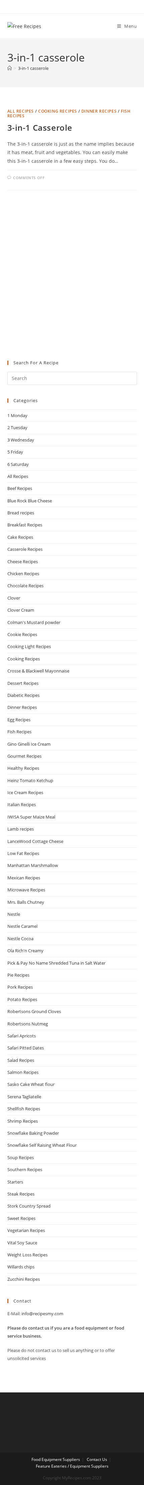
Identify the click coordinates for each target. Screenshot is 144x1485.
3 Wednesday (20, 440)
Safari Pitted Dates (25, 1048)
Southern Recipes (24, 1169)
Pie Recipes (18, 975)
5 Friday (15, 452)
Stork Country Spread (29, 1206)
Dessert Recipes (23, 683)
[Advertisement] (72, 275)
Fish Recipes (19, 732)
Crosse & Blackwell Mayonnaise (38, 671)
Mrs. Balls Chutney (25, 902)
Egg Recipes (18, 720)
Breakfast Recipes (24, 525)
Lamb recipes (20, 829)
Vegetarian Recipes (26, 1230)
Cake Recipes (20, 537)
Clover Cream (20, 610)
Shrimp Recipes (22, 1121)
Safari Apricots (21, 1036)
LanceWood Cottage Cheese (35, 841)
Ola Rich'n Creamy (25, 951)
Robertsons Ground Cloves (34, 1011)
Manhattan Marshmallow (32, 865)
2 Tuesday (17, 427)
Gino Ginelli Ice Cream (29, 744)
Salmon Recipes (23, 1072)
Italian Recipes (21, 804)
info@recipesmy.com (42, 1314)
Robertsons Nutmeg (27, 1024)
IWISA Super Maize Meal (31, 817)
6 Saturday (18, 464)
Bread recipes (20, 513)
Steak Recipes (20, 1194)
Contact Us (97, 1459)
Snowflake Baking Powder (33, 1133)
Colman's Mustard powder (33, 622)
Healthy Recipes (23, 768)
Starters (15, 1182)
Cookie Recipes (22, 634)
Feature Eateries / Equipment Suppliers (72, 1466)
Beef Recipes (19, 488)
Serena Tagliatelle (24, 1097)
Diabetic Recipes (23, 695)
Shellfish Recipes (23, 1109)
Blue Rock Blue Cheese (29, 501)
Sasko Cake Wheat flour (31, 1084)
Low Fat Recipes (23, 853)
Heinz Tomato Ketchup (30, 780)
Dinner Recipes (99, 111)
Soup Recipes (20, 1157)
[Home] (9, 68)
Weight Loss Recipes (27, 1255)
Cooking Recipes (57, 111)
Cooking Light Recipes (29, 646)
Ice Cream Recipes (25, 792)
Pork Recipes (20, 987)
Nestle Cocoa (20, 939)
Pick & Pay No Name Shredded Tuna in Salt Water (56, 963)
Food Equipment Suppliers (55, 1459)
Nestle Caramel (22, 926)
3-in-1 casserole (33, 68)
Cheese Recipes (22, 562)
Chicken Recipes (23, 574)
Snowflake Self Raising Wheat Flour (42, 1145)
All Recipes (20, 111)
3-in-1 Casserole (40, 127)
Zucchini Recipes (23, 1279)
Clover (13, 598)
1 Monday (17, 415)
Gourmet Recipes (24, 756)
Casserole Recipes (25, 549)
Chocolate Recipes (25, 586)
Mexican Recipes (23, 878)
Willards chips (20, 1267)
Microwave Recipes (26, 890)
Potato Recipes (22, 999)
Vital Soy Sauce (22, 1243)
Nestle (13, 914)
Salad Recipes (20, 1060)
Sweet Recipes (21, 1218)
